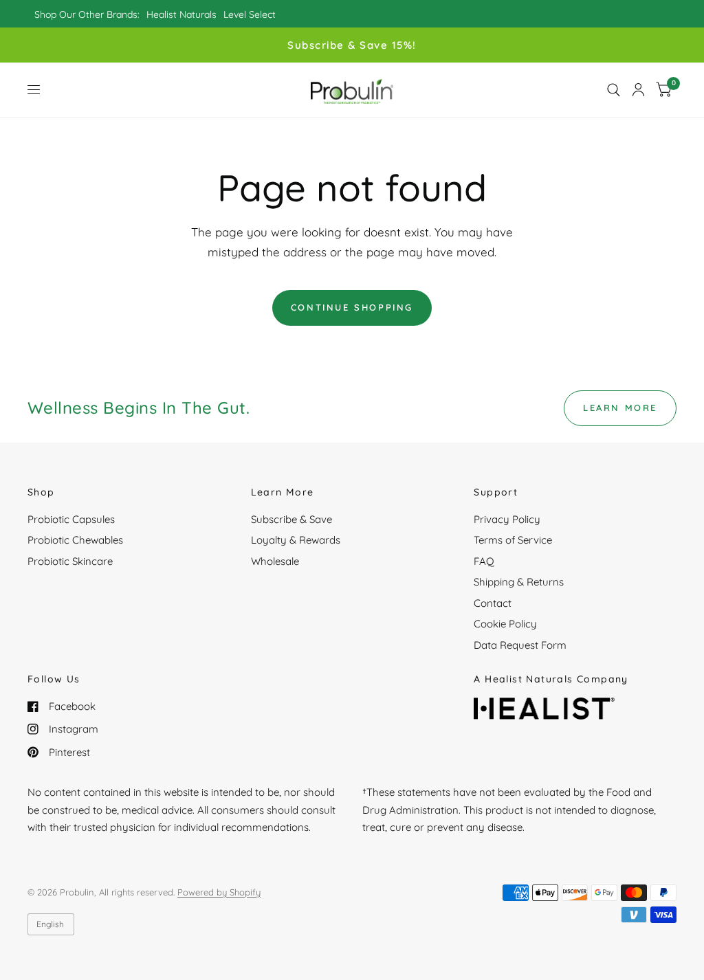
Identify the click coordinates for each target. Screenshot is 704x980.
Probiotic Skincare (70, 561)
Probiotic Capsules (71, 519)
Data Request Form (520, 645)
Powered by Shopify (219, 892)
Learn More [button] (620, 407)
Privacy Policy (507, 519)
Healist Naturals (181, 14)
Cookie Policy (505, 623)
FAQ (484, 561)
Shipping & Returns (519, 581)
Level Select (249, 14)
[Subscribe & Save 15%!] (352, 45)
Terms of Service (513, 539)
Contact (493, 603)
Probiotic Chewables (75, 539)
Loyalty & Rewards (295, 539)
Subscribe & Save (291, 519)
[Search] (613, 90)
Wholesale (275, 561)
